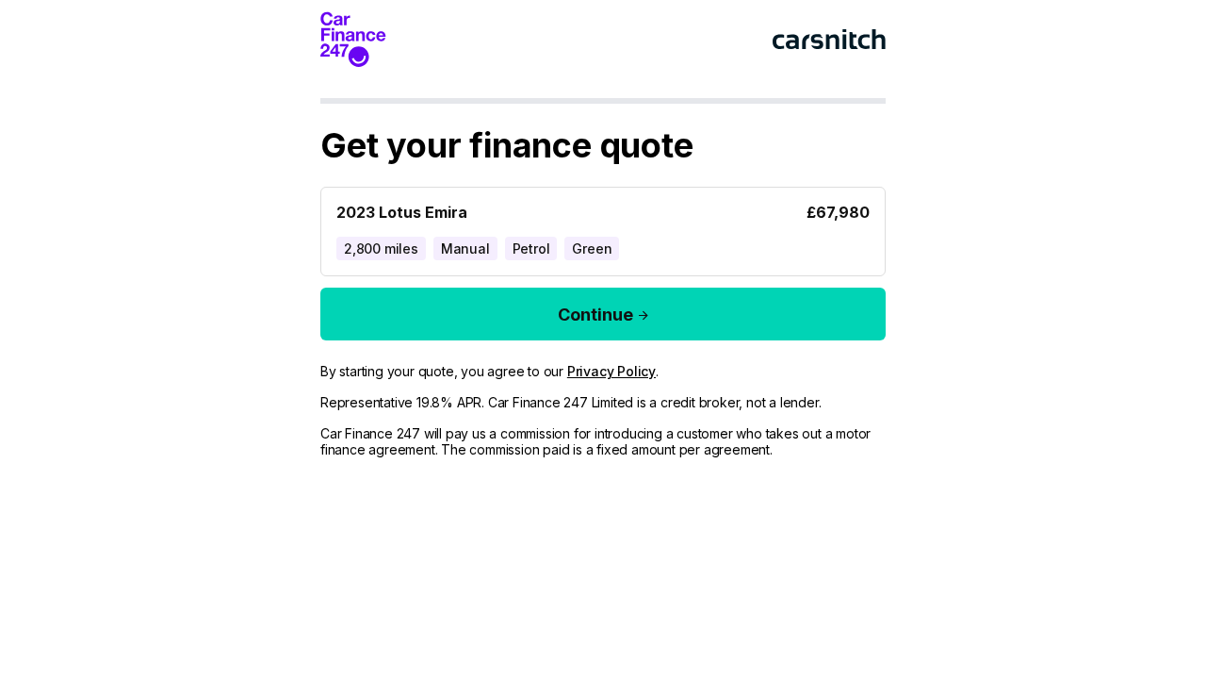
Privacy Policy (611, 371)
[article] (603, 227)
